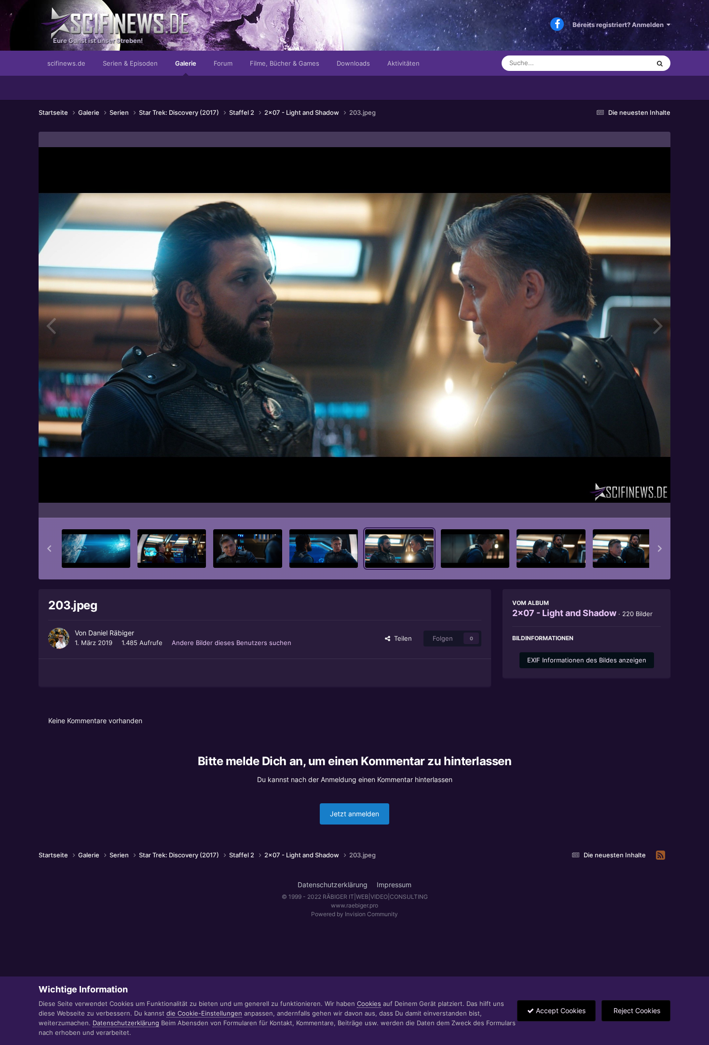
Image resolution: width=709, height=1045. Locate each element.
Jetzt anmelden (354, 814)
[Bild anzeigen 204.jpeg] (475, 548)
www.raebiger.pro (354, 905)
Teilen (401, 638)
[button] (49, 548)
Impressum (394, 884)
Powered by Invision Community (354, 914)
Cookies (369, 1003)
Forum (223, 63)
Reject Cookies (636, 1010)
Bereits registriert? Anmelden (620, 24)
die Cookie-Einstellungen (204, 1013)
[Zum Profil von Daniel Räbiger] (58, 638)
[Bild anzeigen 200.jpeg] (171, 548)
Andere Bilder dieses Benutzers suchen (231, 642)
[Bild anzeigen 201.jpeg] (247, 548)
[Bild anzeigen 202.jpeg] (323, 548)
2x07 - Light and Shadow (564, 613)
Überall (626, 63)
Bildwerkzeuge (626, 500)
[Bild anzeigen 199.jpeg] (96, 548)
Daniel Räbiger (111, 633)
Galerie (185, 63)
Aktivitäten (403, 63)
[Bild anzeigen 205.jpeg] (551, 548)
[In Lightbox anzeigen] (354, 325)
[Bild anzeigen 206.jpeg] (627, 548)
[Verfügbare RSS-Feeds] (660, 855)
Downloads (353, 63)
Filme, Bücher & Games (284, 63)
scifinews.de (66, 63)
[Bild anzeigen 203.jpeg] (399, 548)
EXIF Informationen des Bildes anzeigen (586, 660)
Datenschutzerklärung (333, 884)
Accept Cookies (560, 1010)
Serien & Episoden (130, 63)
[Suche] (659, 63)
